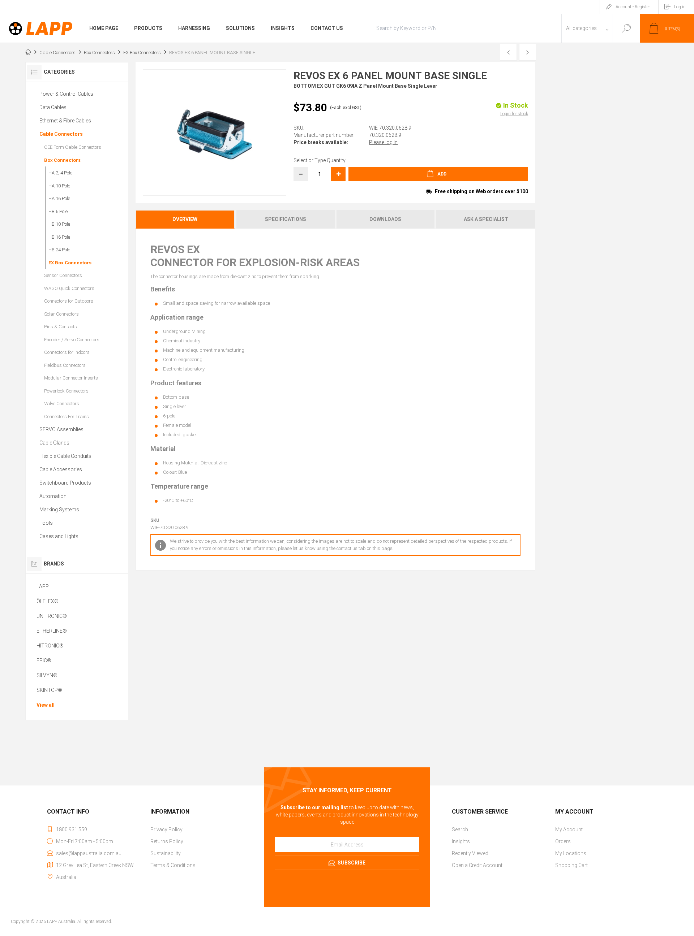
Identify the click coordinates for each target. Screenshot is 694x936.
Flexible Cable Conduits (65, 456)
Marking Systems (59, 509)
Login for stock (514, 113)
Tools (46, 523)
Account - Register (633, 6)
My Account (569, 829)
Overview (184, 219)
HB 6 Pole (58, 211)
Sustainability (165, 853)
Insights (461, 841)
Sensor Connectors (63, 275)
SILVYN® (47, 675)
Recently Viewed (470, 853)
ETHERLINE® (52, 631)
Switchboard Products (65, 483)
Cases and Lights (58, 536)
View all (46, 705)
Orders (563, 841)
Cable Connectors (61, 134)
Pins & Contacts (60, 326)
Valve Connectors (61, 403)
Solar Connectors (61, 314)
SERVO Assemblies (61, 429)
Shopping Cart (571, 865)
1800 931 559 (71, 829)
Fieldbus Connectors (65, 365)
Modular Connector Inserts (71, 378)
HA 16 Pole (59, 198)
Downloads (385, 219)
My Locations (570, 853)
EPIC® (44, 660)
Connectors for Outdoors (68, 301)
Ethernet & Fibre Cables (65, 121)
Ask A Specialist (486, 219)
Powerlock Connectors (66, 391)
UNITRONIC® (52, 616)
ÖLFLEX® (48, 601)
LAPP (43, 586)
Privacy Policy (166, 829)
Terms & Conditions (173, 865)
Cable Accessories (60, 469)
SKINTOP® (49, 690)
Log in (680, 6)
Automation (53, 496)
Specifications (285, 219)
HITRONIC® (50, 646)
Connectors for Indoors (67, 352)
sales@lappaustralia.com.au (88, 853)
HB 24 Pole (59, 249)
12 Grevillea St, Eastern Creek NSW (95, 865)
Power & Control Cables (66, 94)
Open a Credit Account (477, 865)
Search (626, 28)
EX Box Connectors (69, 262)
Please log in (383, 142)
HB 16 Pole (59, 237)
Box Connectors (62, 160)
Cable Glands (54, 443)
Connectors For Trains (66, 416)
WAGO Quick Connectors (69, 288)
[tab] (186, 219)
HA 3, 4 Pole (60, 173)
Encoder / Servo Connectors (71, 339)
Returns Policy (166, 841)
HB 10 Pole (59, 224)
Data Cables (53, 107)
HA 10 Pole (59, 185)
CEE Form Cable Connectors (72, 147)
